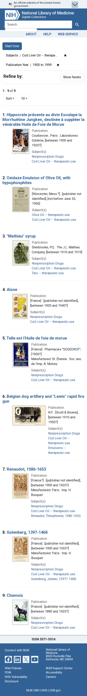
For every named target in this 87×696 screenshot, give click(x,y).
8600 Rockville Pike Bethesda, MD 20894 (59, 657)
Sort (9, 98)
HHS (44, 690)
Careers (51, 677)
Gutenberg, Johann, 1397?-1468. (54, 579)
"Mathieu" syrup (21, 236)
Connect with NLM (17, 650)
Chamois (15, 595)
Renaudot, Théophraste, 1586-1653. (56, 516)
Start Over (12, 46)
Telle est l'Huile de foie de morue (36, 338)
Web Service (68, 34)
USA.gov (55, 690)
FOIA (8, 672)
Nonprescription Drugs (48, 156)
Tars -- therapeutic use (48, 273)
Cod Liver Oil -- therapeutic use (54, 161)
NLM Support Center (59, 668)
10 (25, 98)
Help (47, 34)
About (31, 34)
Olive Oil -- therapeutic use (51, 215)
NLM (29, 690)
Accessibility (54, 672)
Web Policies (13, 668)
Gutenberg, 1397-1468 (27, 532)
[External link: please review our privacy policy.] (8, 659)
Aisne (12, 289)
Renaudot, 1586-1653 (26, 469)
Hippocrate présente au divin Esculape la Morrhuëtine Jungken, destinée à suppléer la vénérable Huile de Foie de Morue (43, 119)
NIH (36, 690)
